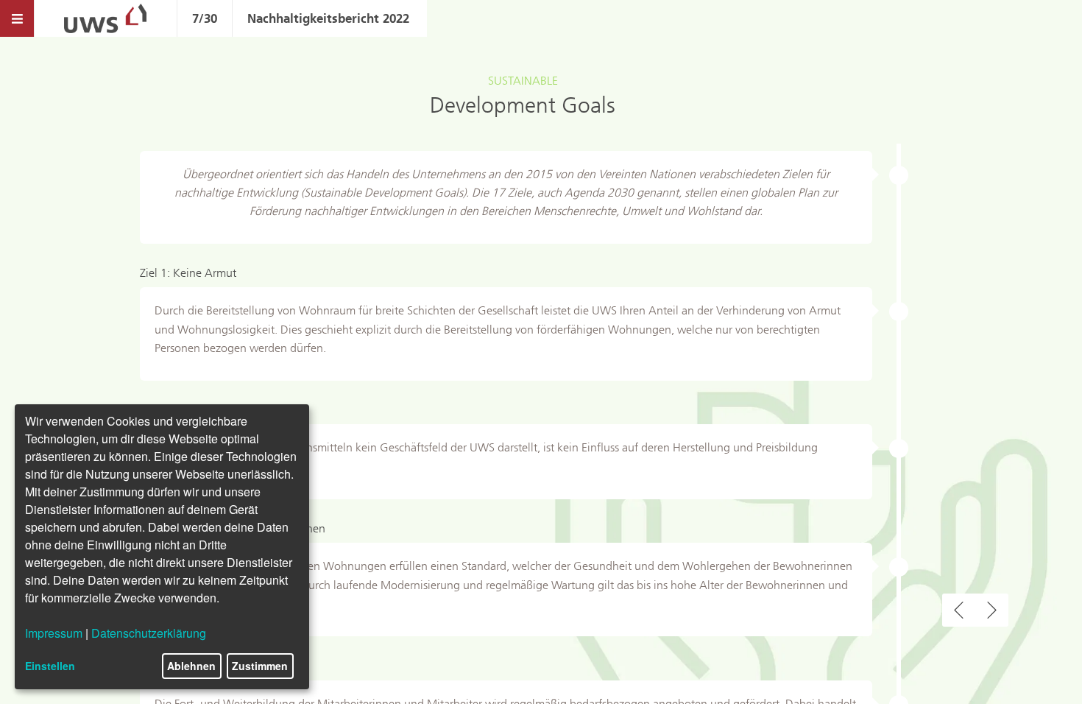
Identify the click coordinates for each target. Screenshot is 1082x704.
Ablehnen (191, 665)
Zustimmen (260, 665)
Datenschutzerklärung (148, 632)
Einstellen (50, 665)
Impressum (53, 632)
